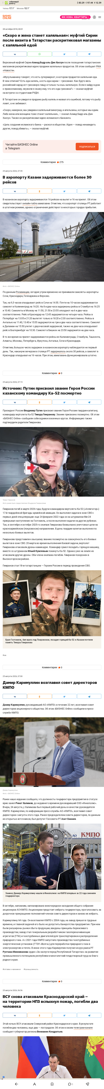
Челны (6, 8)
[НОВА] (74, 17)
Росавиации (22, 292)
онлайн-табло (30, 203)
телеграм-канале (83, 1027)
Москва (20, 8)
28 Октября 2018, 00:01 (13, 29)
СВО (4, 655)
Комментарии (52, 162)
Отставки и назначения (12, 969)
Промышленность (31, 969)
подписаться (87, 146)
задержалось (58, 351)
